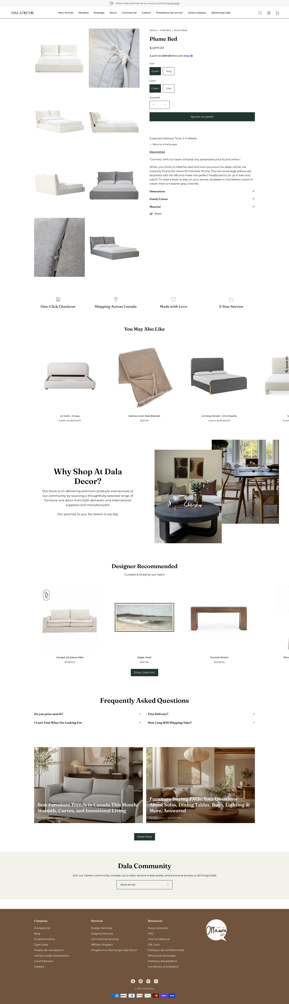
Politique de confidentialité (166, 950)
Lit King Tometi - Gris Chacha (219, 415)
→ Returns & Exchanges (163, 144)
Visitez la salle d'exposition (51, 955)
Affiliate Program (102, 944)
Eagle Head (144, 657)
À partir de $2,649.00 (70, 420)
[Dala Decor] (22, 13)
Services (97, 920)
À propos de (42, 928)
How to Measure (159, 939)
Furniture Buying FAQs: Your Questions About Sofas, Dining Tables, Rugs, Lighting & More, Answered (200, 804)
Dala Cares (41, 944)
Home (153, 30)
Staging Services (102, 933)
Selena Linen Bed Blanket (144, 415)
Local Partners (43, 961)
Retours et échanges (162, 955)
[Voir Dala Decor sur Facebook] (132, 981)
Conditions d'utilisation (163, 966)
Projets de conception (49, 950)
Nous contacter (158, 928)
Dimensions (157, 191)
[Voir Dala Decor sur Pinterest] (140, 981)
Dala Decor (148, 988)
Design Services (101, 928)
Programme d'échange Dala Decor (114, 950)
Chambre (165, 30)
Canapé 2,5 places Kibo (70, 657)
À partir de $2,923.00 (219, 420)
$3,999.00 (70, 662)
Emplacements (44, 939)
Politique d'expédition (162, 961)
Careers (39, 966)
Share (158, 213)
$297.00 (144, 662)
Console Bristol (219, 657)
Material (155, 206)
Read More (144, 836)
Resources (155, 920)
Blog (37, 933)
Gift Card (153, 944)
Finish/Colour (159, 198)
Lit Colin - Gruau (69, 415)
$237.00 (144, 420)
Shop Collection (144, 672)
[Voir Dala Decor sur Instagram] (148, 981)
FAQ (150, 933)
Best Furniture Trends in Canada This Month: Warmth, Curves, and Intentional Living (87, 807)
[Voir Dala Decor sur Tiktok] (156, 981)
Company (41, 920)
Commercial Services (105, 939)
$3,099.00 (219, 662)
